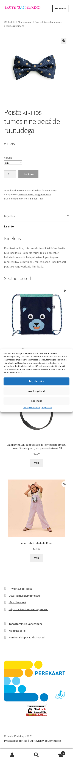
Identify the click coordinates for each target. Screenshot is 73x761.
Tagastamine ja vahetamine (26, 623)
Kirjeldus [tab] (9, 216)
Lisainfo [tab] (9, 226)
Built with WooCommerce (45, 740)
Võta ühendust (17, 602)
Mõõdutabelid (17, 630)
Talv (40, 198)
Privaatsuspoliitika (20, 588)
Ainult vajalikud (36, 391)
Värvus (8, 157)
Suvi (34, 198)
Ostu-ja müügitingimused (24, 595)
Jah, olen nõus (36, 381)
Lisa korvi (28, 174)
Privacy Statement (31, 407)
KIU (21, 198)
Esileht (11, 22)
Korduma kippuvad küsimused (26, 637)
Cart (56, 751)
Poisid (27, 198)
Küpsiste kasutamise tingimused (28, 609)
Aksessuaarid (25, 22)
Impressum (47, 407)
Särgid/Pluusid (43, 194)
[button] (63, 41)
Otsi (36, 755)
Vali (36, 462)
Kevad (14, 198)
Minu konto (12, 755)
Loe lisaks (36, 400)
